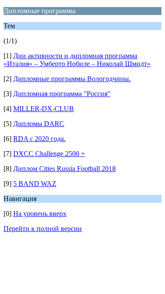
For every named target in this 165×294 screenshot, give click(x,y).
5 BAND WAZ (34, 183)
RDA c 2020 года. (39, 138)
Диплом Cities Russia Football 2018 (64, 168)
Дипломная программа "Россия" (61, 93)
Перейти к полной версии (43, 228)
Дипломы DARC (38, 123)
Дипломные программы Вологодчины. (72, 78)
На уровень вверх (39, 213)
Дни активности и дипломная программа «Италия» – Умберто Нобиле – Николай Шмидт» (77, 59)
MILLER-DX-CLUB (43, 108)
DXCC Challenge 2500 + (49, 153)
